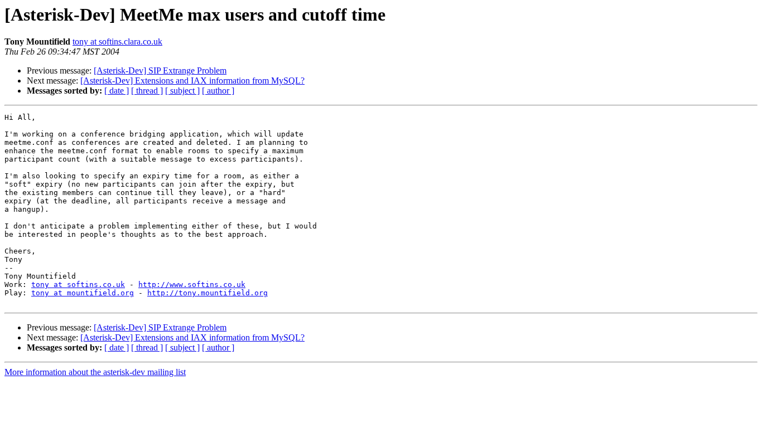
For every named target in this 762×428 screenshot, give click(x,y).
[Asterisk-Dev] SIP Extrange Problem (160, 70)
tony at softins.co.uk (78, 284)
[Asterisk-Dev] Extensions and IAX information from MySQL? (192, 80)
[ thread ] (147, 90)
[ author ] (218, 90)
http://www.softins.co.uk (191, 284)
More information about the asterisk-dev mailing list (95, 372)
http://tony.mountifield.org (207, 293)
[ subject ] (182, 90)
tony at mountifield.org (82, 293)
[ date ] (116, 90)
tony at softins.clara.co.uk (117, 41)
